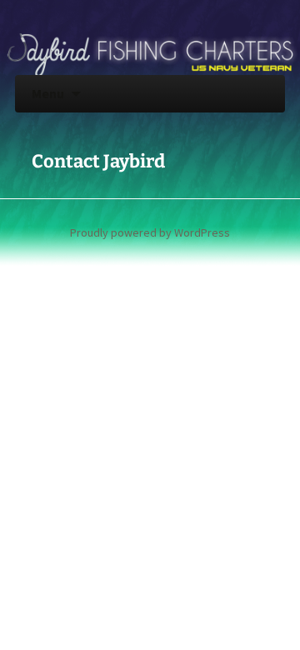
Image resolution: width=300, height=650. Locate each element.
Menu (48, 93)
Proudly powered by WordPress (150, 232)
